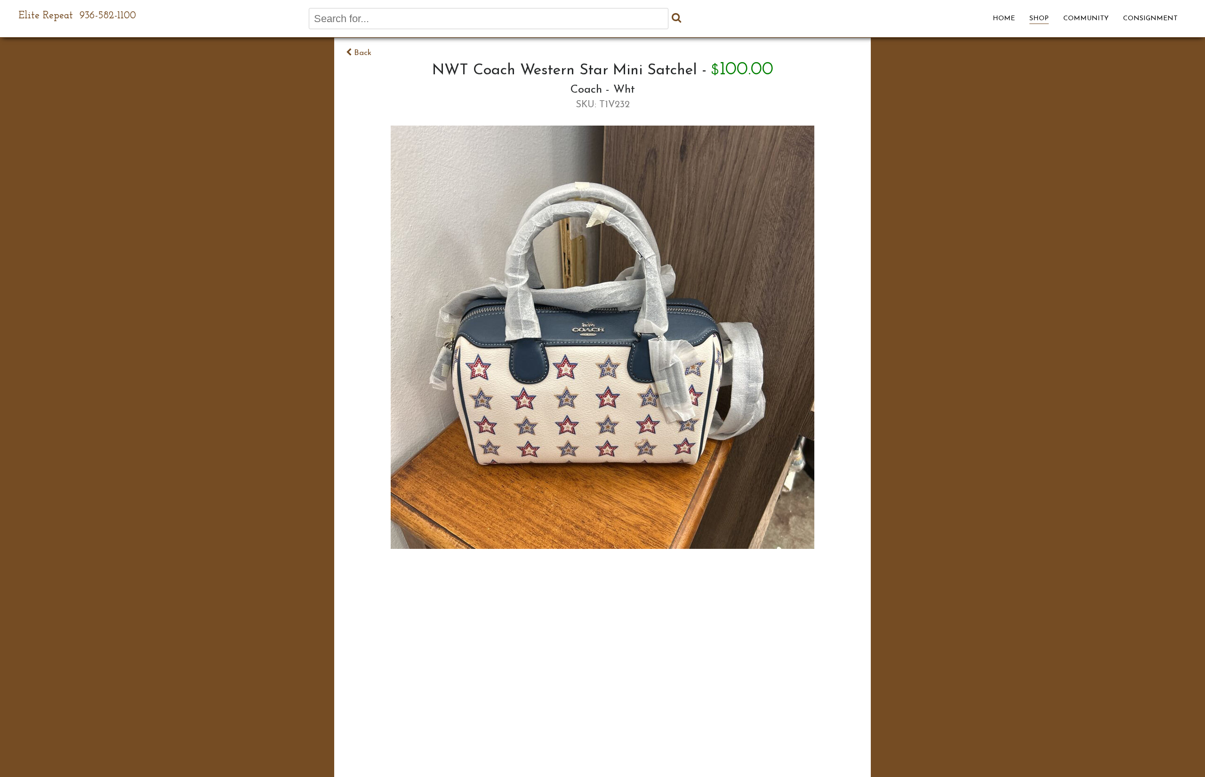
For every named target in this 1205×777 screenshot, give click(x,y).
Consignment (1150, 18)
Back (361, 53)
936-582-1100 (108, 15)
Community (1086, 18)
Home (1004, 18)
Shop (1039, 18)
